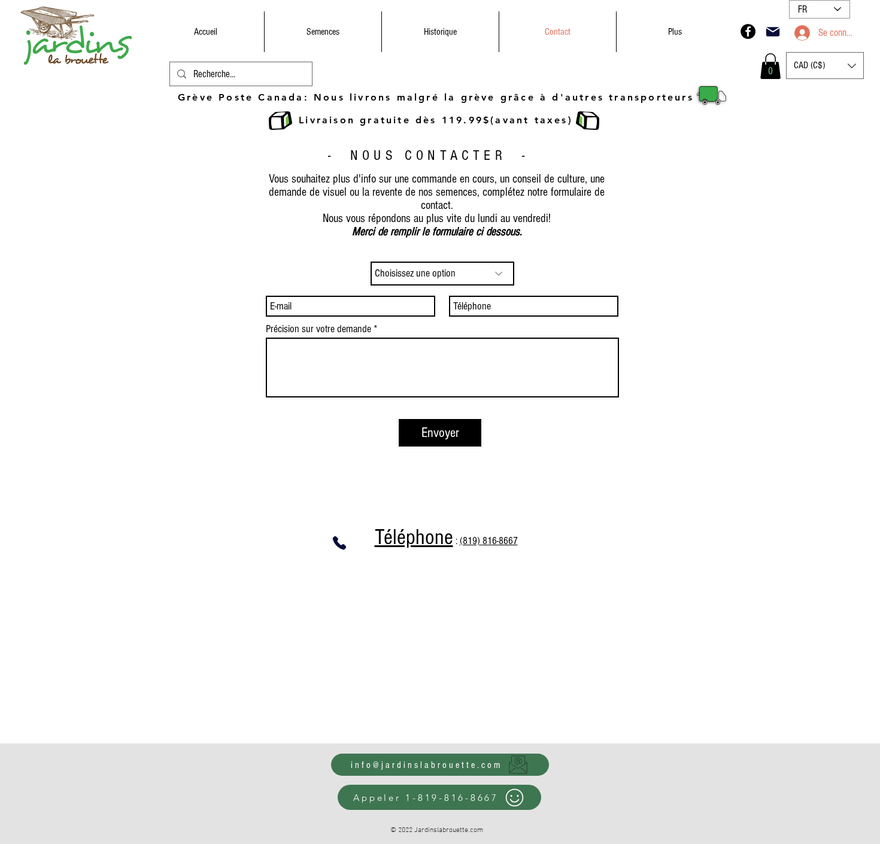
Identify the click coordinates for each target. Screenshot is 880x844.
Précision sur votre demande (318, 329)
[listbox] (825, 65)
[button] (770, 66)
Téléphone (414, 537)
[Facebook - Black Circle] (748, 31)
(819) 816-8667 (489, 541)
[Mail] (772, 31)
